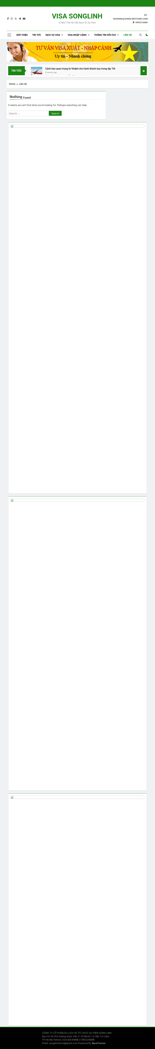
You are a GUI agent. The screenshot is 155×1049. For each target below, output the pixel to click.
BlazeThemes (99, 1043)
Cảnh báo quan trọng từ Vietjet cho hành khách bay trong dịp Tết (80, 68)
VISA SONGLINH (77, 16)
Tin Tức (36, 35)
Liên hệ (128, 35)
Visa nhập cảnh (77, 35)
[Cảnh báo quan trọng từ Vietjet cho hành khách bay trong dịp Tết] (36, 72)
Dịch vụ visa (53, 35)
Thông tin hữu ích (105, 35)
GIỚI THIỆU (22, 35)
